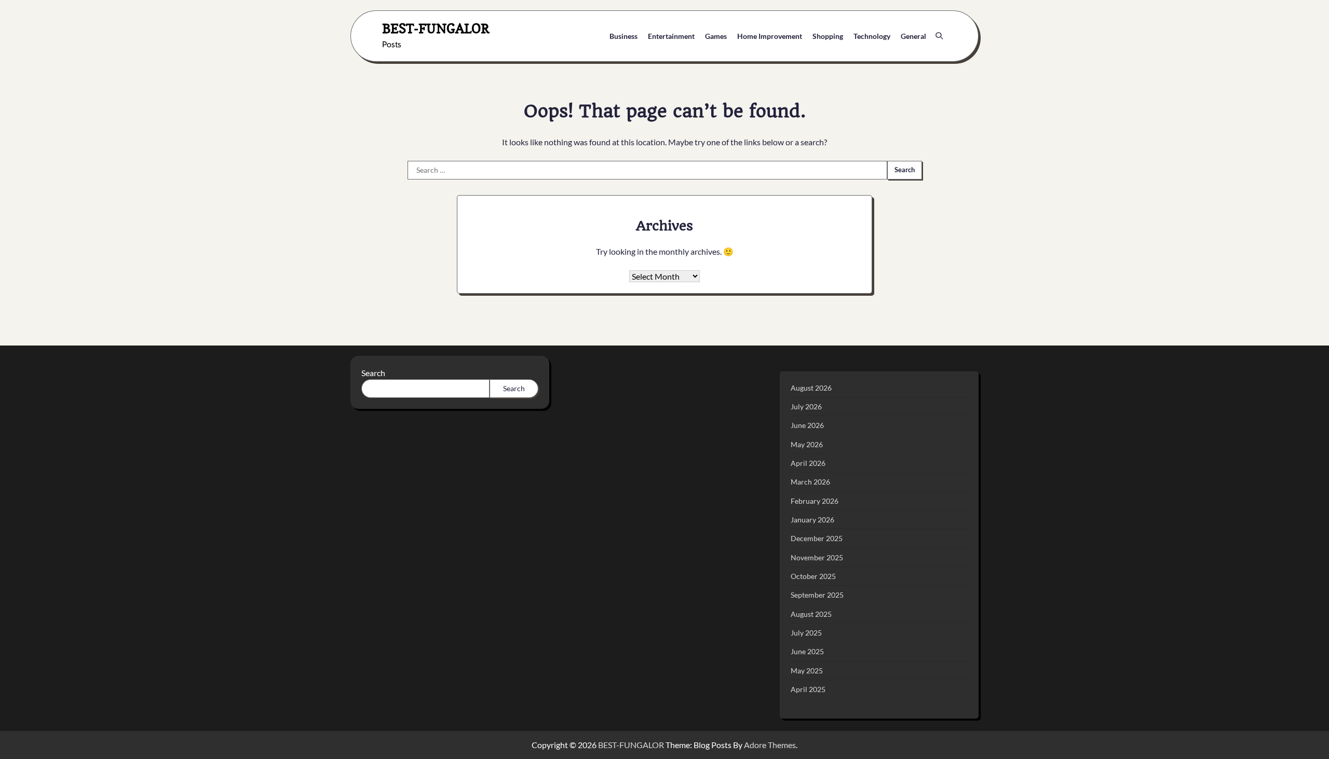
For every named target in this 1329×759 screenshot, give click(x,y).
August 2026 (811, 387)
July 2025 (806, 632)
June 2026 (807, 425)
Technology (871, 36)
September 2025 (817, 594)
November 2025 (817, 557)
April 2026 (808, 463)
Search (373, 373)
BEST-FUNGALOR (436, 28)
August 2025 (811, 614)
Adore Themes (770, 745)
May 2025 (807, 670)
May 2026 (807, 444)
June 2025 (807, 651)
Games (716, 36)
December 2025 (817, 538)
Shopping (827, 36)
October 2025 (813, 576)
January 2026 (812, 519)
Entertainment (671, 36)
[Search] (939, 36)
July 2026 (806, 406)
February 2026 (814, 500)
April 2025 (808, 689)
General (913, 36)
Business (623, 36)
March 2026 (810, 481)
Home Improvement (769, 36)
